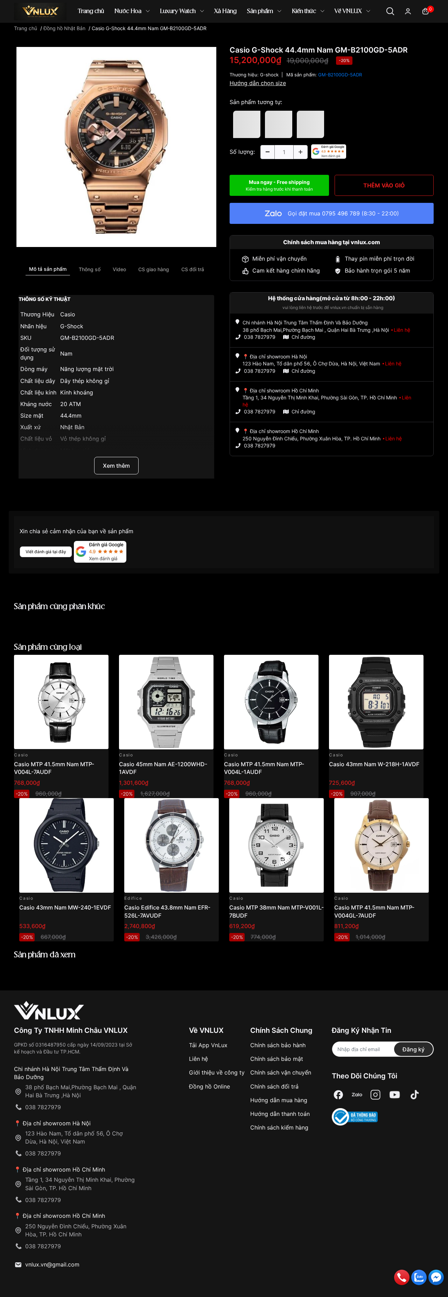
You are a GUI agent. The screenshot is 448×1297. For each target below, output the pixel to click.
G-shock (269, 74)
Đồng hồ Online (209, 1086)
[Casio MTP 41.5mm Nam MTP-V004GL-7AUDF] (381, 845)
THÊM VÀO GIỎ (384, 185)
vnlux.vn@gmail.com (52, 1264)
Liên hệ (198, 1058)
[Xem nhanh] (99, 664)
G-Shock (71, 326)
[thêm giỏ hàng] (83, 664)
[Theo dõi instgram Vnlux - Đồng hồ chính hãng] (375, 1095)
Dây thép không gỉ (84, 380)
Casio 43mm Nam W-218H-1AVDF (374, 764)
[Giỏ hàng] (425, 11)
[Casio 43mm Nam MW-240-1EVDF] (66, 845)
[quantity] (267, 152)
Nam (66, 353)
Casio (67, 314)
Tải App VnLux (208, 1045)
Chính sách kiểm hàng (279, 1127)
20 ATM (70, 403)
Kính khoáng (76, 392)
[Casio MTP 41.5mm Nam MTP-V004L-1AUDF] (271, 702)
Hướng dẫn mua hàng (278, 1100)
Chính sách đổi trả (274, 1086)
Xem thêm (116, 465)
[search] (325, 35)
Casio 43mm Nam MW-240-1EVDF (65, 907)
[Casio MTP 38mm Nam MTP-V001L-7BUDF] (276, 845)
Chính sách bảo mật (276, 1058)
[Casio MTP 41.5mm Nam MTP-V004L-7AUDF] (61, 702)
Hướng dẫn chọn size (258, 83)
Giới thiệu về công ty (217, 1072)
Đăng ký (413, 1049)
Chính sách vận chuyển (280, 1072)
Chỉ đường (303, 337)
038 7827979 (259, 337)
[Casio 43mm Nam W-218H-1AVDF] (376, 702)
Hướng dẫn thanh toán (280, 1113)
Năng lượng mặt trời (87, 368)
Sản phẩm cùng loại (48, 647)
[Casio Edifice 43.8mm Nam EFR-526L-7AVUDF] (171, 845)
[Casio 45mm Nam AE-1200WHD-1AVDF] (166, 702)
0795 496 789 (341, 213)
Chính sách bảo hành (278, 1045)
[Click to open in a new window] (116, 146)
